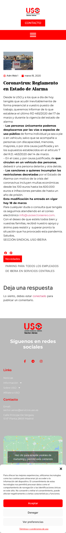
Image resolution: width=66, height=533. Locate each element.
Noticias (8, 377)
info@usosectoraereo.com (37, 215)
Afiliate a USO (11, 392)
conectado (39, 296)
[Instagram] (41, 361)
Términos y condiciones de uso (33, 529)
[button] (61, 468)
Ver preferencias (33, 522)
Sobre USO (9, 387)
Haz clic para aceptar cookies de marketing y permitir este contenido (33, 457)
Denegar (33, 512)
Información (10, 382)
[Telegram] (33, 361)
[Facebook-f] (24, 361)
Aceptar (33, 503)
